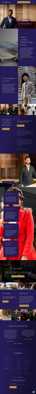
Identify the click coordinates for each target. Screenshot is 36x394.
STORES (18, 358)
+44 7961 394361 (7, 362)
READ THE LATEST (24, 305)
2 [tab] (15, 343)
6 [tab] (20, 343)
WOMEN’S (19, 368)
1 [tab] (14, 343)
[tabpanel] (11, 335)
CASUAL (18, 363)
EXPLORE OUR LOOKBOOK (18, 276)
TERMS (26, 368)
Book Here (20, 125)
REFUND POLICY (28, 373)
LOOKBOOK (19, 373)
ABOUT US (27, 358)
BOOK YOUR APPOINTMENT (24, 2)
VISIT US (5, 301)
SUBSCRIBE (13, 387)
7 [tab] (21, 343)
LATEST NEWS (27, 363)
